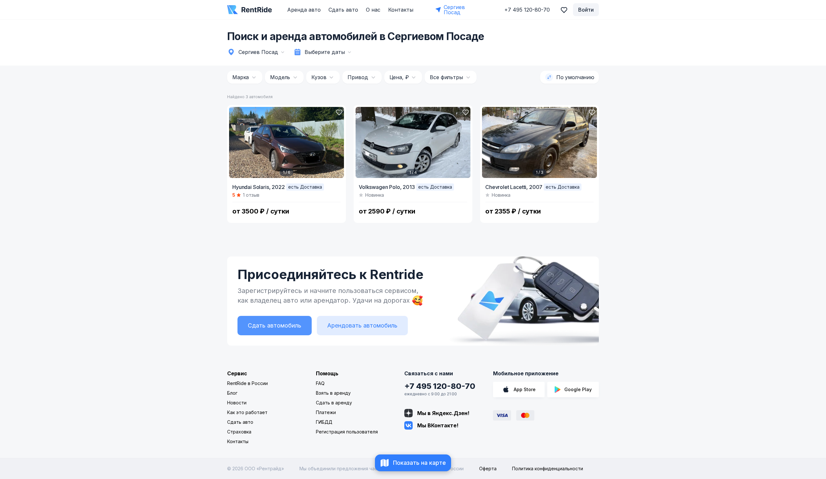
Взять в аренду (333, 393)
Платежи (326, 412)
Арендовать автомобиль (362, 325)
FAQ (320, 383)
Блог (232, 393)
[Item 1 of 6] (286, 142)
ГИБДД (324, 422)
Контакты (400, 9)
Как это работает (247, 412)
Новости (237, 402)
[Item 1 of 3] (539, 142)
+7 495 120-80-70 (439, 386)
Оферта (488, 468)
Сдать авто (343, 9)
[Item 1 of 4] (413, 142)
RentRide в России (247, 383)
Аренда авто (304, 9)
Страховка (239, 431)
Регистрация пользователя (347, 431)
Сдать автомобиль (274, 325)
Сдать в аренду (334, 402)
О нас (373, 9)
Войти (586, 9)
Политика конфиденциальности (547, 468)
